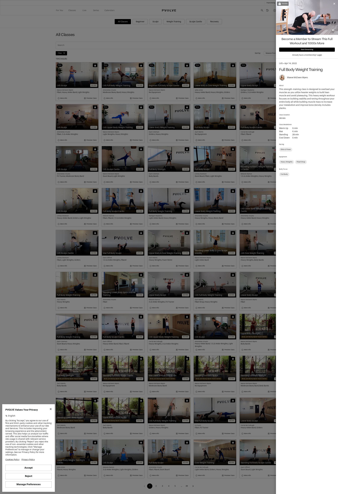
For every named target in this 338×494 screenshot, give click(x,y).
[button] (285, 149)
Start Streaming (307, 50)
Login (319, 55)
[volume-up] (333, 30)
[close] (334, 3)
